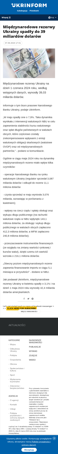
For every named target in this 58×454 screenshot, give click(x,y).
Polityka (13, 355)
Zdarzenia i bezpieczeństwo (17, 387)
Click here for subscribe (21, 308)
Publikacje (35, 347)
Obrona (13, 364)
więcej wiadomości (29, 311)
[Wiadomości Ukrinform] (29, 5)
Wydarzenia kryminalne (15, 380)
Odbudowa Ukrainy (15, 350)
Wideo (32, 360)
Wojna (13, 344)
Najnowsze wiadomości (35, 341)
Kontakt (13, 404)
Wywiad (33, 351)
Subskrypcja (22, 11)
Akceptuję (29, 450)
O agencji (14, 400)
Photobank (34, 11)
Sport (12, 375)
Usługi (12, 409)
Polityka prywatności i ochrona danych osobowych (17, 416)
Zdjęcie (33, 355)
